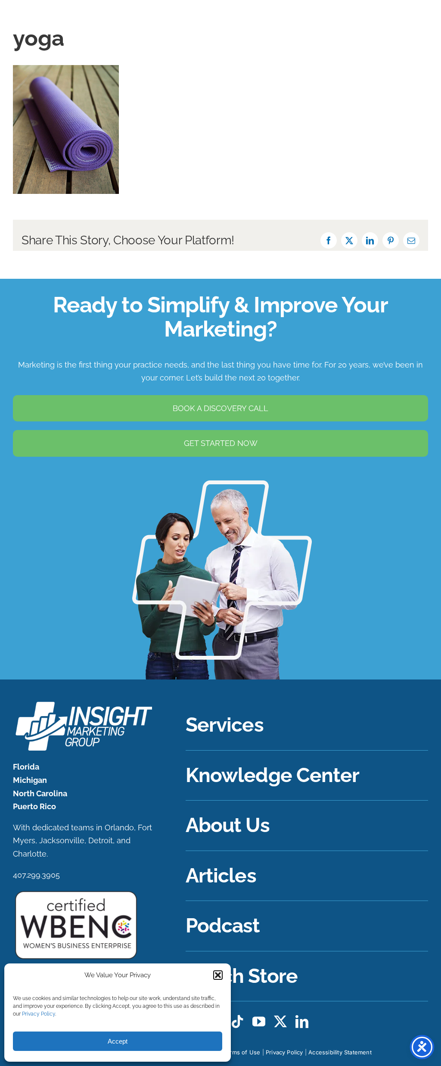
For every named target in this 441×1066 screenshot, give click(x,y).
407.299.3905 (36, 874)
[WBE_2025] (76, 893)
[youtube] (258, 1021)
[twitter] (280, 1021)
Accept (117, 1041)
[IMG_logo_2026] (82, 703)
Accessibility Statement (340, 1052)
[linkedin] (301, 1021)
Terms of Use (241, 1052)
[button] (218, 975)
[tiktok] (237, 1021)
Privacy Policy (38, 1014)
